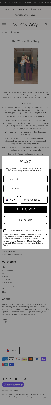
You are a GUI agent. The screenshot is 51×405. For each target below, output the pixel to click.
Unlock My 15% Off (25, 209)
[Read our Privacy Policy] (46, 235)
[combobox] (10, 200)
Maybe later (25, 220)
